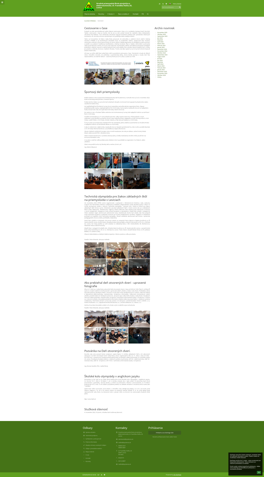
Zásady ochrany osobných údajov (96, 445)
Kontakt (88, 458)
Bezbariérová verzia (90, 475)
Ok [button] (259, 472)
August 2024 (161, 57)
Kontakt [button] (135, 14)
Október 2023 (161, 75)
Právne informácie (91, 442)
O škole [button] (110, 14)
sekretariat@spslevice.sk (125, 439)
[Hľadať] (180, 7)
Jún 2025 (160, 38)
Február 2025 (161, 45)
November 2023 (162, 73)
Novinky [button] (101, 14)
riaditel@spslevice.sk (124, 442)
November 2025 (162, 32)
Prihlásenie (177, 4)
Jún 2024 (160, 60)
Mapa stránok (90, 452)
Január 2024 (160, 70)
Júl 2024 (159, 58)
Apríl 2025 (160, 42)
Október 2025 (161, 34)
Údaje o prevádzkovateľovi (94, 448)
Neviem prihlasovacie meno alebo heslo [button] (165, 437)
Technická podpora (91, 435)
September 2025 (162, 36)
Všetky (159, 77)
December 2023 (162, 71)
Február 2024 (161, 68)
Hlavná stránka (90, 21)
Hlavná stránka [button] (89, 14)
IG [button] (147, 14)
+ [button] (160, 4)
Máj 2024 (160, 62)
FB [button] (143, 14)
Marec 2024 (160, 66)
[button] (166, 3)
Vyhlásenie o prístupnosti (93, 439)
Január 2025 (160, 47)
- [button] (102, 475)
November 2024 (162, 51)
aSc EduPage (177, 475)
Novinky (101, 21)
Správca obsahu (90, 432)
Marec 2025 (160, 44)
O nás (87, 455)
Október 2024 (161, 53)
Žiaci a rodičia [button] (123, 14)
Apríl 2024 (160, 64)
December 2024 (162, 49)
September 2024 (162, 55)
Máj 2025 (160, 40)
